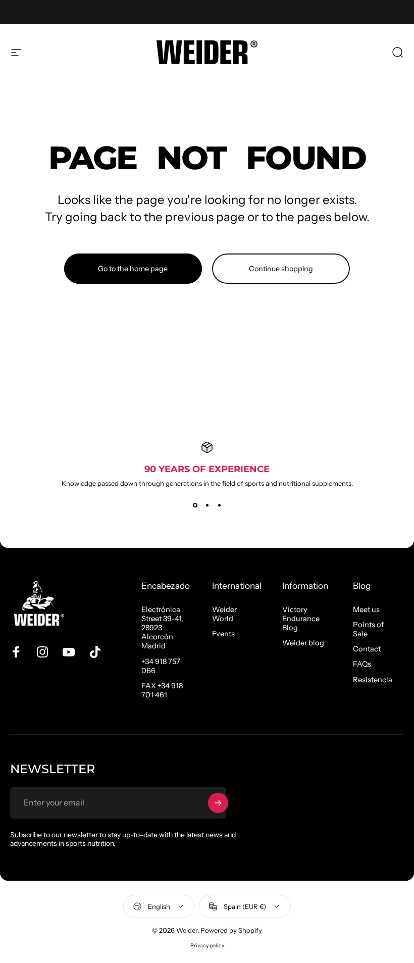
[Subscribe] (218, 803)
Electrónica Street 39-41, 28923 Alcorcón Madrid (162, 628)
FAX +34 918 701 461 (162, 690)
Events (223, 633)
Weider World (224, 614)
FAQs (362, 664)
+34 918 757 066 (160, 666)
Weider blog (303, 642)
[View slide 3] (219, 505)
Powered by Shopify (231, 930)
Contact (367, 648)
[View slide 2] (207, 505)
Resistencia (372, 679)
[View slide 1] (195, 505)
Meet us (366, 609)
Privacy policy (207, 945)
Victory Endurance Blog (301, 618)
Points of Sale (368, 629)
